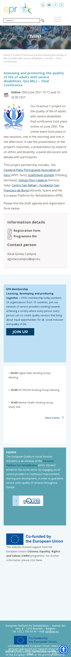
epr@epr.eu (52, 631)
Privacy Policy (39, 650)
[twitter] (61, 5)
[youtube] (49, 5)
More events (52, 417)
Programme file (25, 236)
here (39, 560)
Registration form (27, 231)
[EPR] (21, 7)
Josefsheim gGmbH (41, 175)
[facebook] (55, 5)
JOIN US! (20, 331)
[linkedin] (43, 5)
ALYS (54, 653)
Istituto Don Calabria (32, 180)
